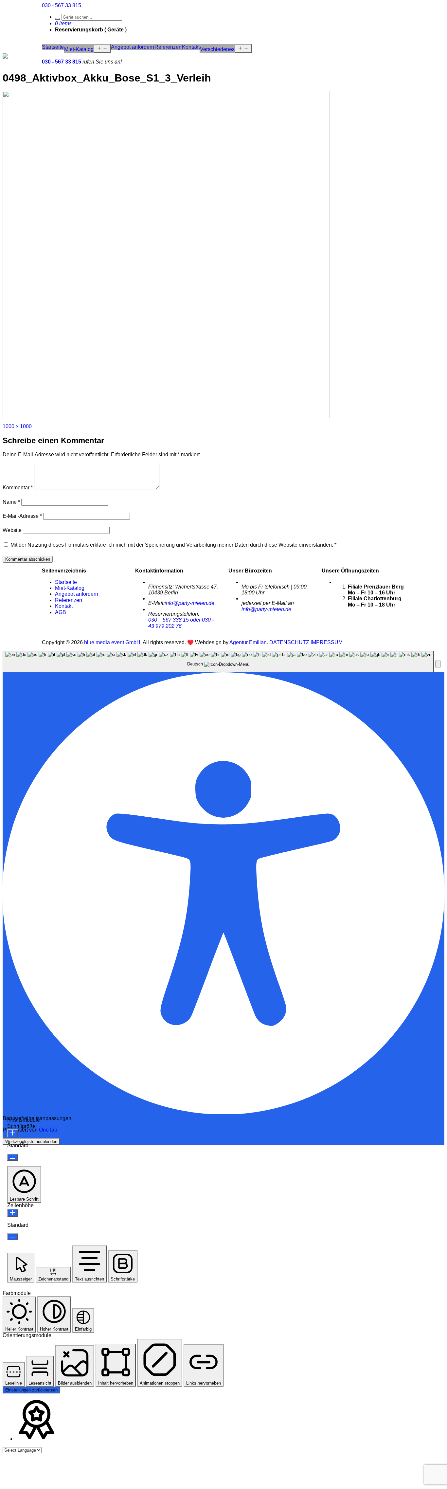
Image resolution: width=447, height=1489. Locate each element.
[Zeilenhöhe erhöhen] (12, 1213)
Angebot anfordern (132, 47)
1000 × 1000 (17, 426)
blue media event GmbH (112, 642)
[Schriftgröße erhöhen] (12, 1133)
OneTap (48, 1130)
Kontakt (191, 47)
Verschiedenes (217, 49)
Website (12, 530)
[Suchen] (57, 19)
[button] (437, 664)
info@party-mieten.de (189, 603)
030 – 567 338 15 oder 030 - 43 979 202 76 (181, 622)
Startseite (53, 47)
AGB (60, 612)
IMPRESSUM (327, 642)
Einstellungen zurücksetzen (31, 1390)
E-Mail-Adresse (22, 516)
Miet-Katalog (79, 49)
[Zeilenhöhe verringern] (12, 1236)
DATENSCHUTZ (289, 642)
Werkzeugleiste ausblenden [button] (31, 1141)
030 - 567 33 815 (61, 5)
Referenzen (168, 47)
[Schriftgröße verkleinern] (12, 1157)
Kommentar (18, 487)
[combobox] (218, 661)
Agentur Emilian (248, 642)
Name (11, 502)
